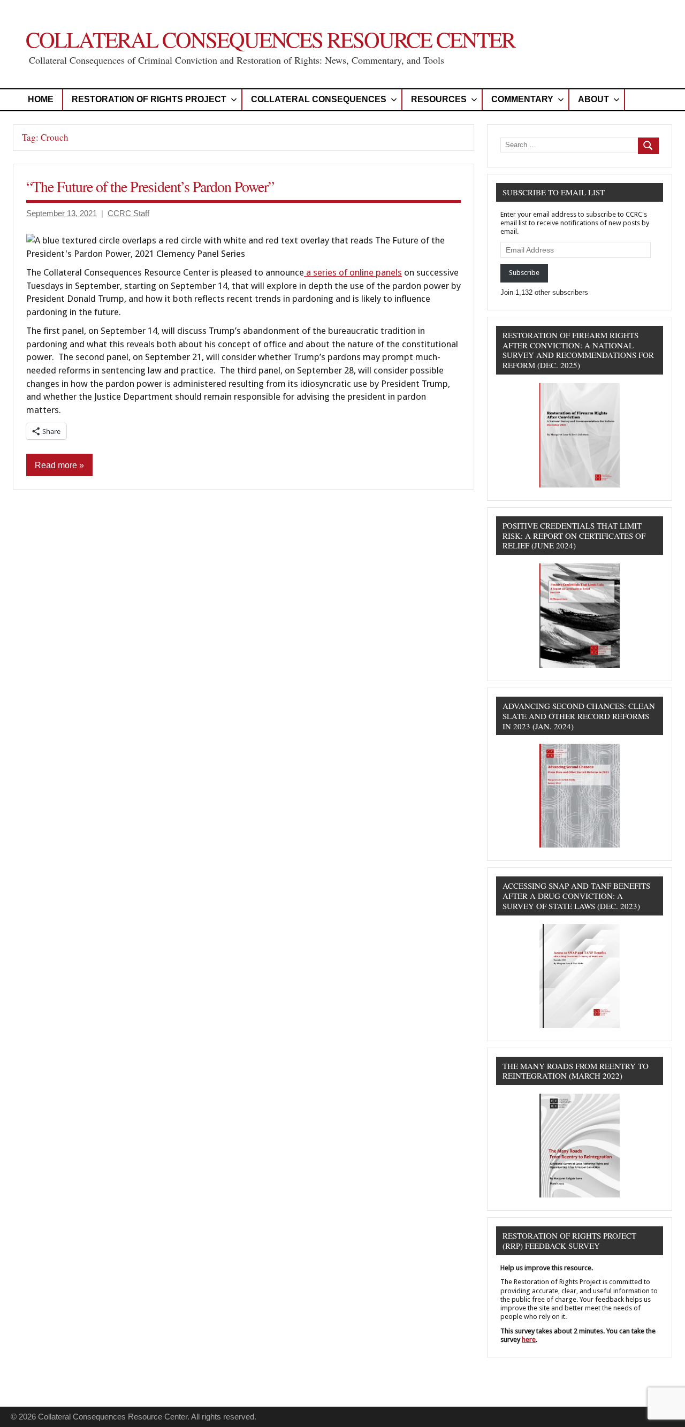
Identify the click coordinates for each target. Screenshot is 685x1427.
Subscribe (524, 273)
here (528, 1340)
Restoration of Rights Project (149, 99)
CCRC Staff (128, 213)
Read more (56, 465)
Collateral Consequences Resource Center (270, 39)
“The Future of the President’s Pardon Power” (150, 186)
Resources (439, 99)
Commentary (522, 99)
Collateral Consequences (318, 99)
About (593, 99)
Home (41, 99)
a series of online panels (353, 272)
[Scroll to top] (663, 1405)
